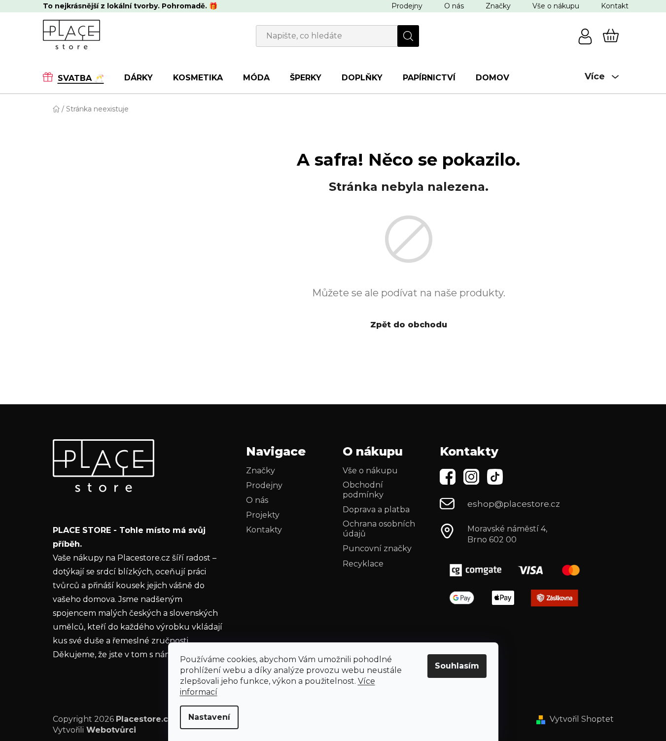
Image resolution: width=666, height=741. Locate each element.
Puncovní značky (377, 548)
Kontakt (615, 5)
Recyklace (363, 563)
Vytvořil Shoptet (582, 719)
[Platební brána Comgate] (518, 570)
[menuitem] (78, 77)
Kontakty (264, 529)
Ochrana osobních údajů (379, 528)
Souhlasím (457, 665)
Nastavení (209, 717)
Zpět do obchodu (408, 324)
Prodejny (406, 5)
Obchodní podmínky (363, 489)
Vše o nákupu (555, 5)
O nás (454, 5)
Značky (498, 5)
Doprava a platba (376, 509)
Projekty (263, 515)
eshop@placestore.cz (513, 504)
